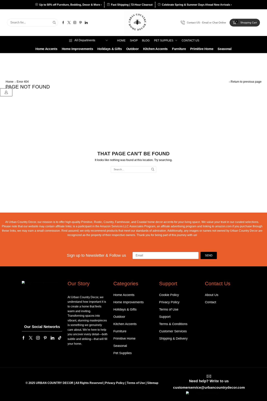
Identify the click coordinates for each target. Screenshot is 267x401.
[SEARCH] (152, 169)
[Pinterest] (80, 22)
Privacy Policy (115, 382)
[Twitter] (69, 22)
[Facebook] (63, 22)
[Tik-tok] (60, 338)
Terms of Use (136, 382)
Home (9, 81)
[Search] (54, 22)
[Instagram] (74, 22)
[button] (245, 23)
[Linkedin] (86, 22)
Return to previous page (246, 81)
